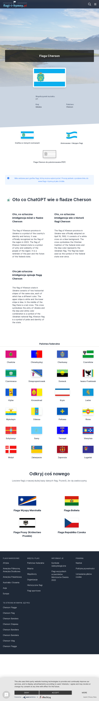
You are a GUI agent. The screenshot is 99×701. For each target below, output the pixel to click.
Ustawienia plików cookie (84, 575)
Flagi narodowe (11, 558)
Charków (11, 362)
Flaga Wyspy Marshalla (27, 510)
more (84, 692)
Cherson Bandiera (11, 629)
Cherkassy (62, 362)
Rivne (88, 419)
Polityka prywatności (85, 568)
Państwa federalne (35, 563)
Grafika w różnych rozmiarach (27, 143)
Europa (6, 593)
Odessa (36, 419)
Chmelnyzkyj (37, 362)
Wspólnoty (32, 574)
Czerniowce (11, 381)
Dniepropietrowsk (37, 381)
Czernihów (88, 362)
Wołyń (11, 457)
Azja (5, 588)
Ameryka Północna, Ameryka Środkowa (11, 570)
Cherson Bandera (10, 618)
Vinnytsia (88, 438)
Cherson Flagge (10, 607)
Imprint (85, 697)
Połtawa (62, 419)
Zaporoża (62, 457)
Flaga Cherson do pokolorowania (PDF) (49, 162)
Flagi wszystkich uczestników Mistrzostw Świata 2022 (59, 575)
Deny (26, 692)
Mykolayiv (11, 419)
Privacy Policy (92, 697)
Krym (62, 400)
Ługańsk (88, 457)
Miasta (30, 568)
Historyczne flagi (34, 585)
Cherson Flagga (10, 646)
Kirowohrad (36, 400)
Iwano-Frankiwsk (88, 381)
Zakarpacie (37, 457)
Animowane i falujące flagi (72, 143)
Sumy (36, 438)
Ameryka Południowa (12, 577)
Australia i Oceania (11, 582)
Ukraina (39, 107)
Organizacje (32, 579)
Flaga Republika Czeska (72, 532)
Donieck (62, 381)
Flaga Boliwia (71, 510)
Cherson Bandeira (11, 635)
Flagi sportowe (34, 590)
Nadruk (79, 563)
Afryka (6, 563)
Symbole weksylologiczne (58, 564)
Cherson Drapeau (10, 624)
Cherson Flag (9, 613)
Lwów (88, 400)
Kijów (11, 400)
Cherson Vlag (9, 641)
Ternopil (62, 438)
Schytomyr (11, 438)
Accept (55, 692)
